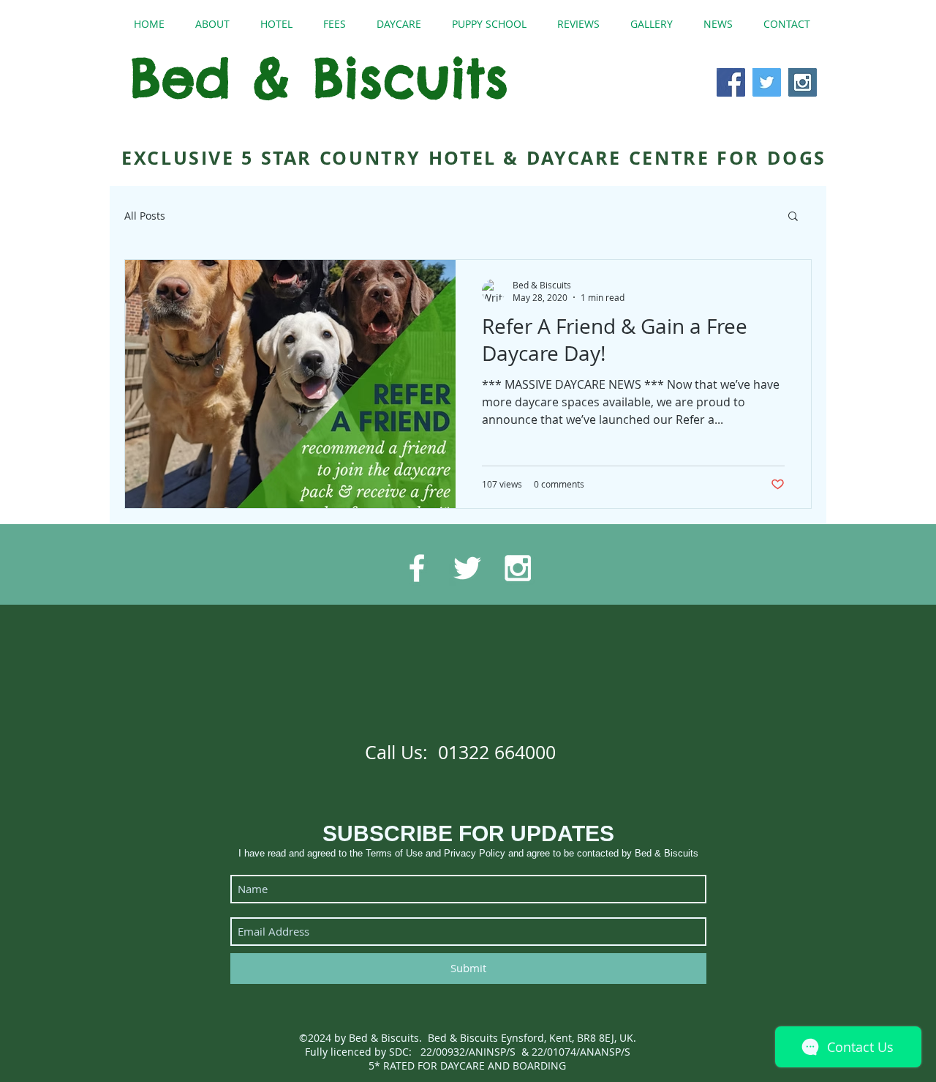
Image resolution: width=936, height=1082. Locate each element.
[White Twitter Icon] (467, 568)
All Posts (144, 216)
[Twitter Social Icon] (766, 82)
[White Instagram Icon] (517, 568)
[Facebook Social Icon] (731, 82)
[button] (793, 217)
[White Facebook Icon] (417, 568)
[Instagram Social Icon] (802, 82)
